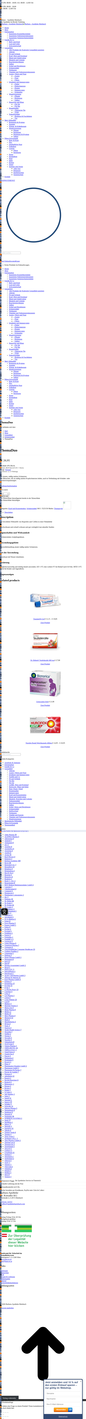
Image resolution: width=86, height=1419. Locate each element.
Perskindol (8, 1060)
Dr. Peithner (9, 909)
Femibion (8, 933)
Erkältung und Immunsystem (19, 775)
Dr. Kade (8, 903)
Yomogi (7, 1177)
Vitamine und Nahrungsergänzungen (22, 817)
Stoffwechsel (13, 811)
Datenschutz (63, 1416)
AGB (2, 1275)
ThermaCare (9, 1142)
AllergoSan (9, 839)
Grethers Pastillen (11, 951)
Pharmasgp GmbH (11, 1068)
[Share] (3, 1412)
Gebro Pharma (10, 943)
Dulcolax (8, 915)
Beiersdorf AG (10, 865)
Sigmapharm (9, 1110)
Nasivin (7, 1028)
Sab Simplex (9, 1094)
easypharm (8, 917)
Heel (6, 963)
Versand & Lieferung (7, 1277)
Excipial (8, 931)
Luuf (6, 1002)
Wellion (7, 1173)
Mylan (7, 1024)
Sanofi (7, 1098)
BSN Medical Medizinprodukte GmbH (18, 885)
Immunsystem (14, 793)
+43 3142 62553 (6, 16)
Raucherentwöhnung (16, 803)
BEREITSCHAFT (6, 12)
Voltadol (8, 1169)
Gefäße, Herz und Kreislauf (19, 785)
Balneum (8, 859)
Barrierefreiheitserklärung (9, 1283)
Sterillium (8, 1122)
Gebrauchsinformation (9, 486)
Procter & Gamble (11, 1072)
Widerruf (3, 1281)
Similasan (8, 1112)
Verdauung (13, 813)
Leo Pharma (9, 996)
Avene (7, 855)
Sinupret (8, 1114)
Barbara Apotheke (12, 861)
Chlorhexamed (10, 889)
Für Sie (11, 783)
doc (6, 897)
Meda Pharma (10, 1010)
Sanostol (8, 1100)
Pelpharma (8, 1058)
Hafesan (8, 955)
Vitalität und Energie (16, 815)
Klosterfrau (9, 984)
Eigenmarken (9, 765)
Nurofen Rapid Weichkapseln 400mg (39, 743)
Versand (8, 470)
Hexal (7, 967)
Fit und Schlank (14, 779)
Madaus (7, 1004)
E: (12, 1204)
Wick (7, 1175)
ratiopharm (9, 1076)
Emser (7, 921)
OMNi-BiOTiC (11, 1048)
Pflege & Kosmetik (11, 823)
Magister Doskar (11, 1006)
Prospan (8, 1074)
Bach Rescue (9, 857)
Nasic (7, 1026)
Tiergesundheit (9, 825)
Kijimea (7, 982)
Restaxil (8, 1082)
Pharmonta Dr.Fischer (12, 1070)
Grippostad (9, 953)
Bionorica (8, 877)
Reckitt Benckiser (11, 1080)
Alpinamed (9, 843)
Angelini (8, 847)
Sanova (8, 1102)
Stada (7, 1120)
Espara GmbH (10, 925)
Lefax (7, 994)
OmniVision (9, 1052)
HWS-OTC (9, 969)
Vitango (7, 1165)
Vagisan (7, 1155)
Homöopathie (14, 791)
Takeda (7, 1130)
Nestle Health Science (12, 1030)
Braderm (8, 879)
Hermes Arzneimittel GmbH (15, 965)
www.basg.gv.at (5, 1259)
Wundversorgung (15, 819)
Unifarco (8, 1151)
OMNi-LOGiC (10, 1050)
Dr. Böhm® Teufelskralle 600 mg (42, 660)
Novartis (8, 1038)
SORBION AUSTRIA (13, 1118)
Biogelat (8, 875)
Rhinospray (9, 1084)
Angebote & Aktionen (12, 763)
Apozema (8, 851)
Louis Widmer (10, 1000)
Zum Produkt (45, 623)
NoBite (7, 1034)
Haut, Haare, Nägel (16, 789)
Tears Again (9, 1136)
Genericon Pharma (11, 945)
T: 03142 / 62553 (6, 1202)
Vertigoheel (9, 1159)
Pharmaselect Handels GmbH (15, 1066)
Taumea (7, 1134)
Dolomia (8, 899)
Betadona (8, 869)
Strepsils (8, 1126)
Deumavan (9, 893)
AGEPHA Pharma (11, 837)
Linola (7, 998)
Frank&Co (8, 939)
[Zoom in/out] (8, 1412)
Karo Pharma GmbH (12, 980)
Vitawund (8, 1167)
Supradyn (8, 1128)
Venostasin (8, 1157)
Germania (8, 947)
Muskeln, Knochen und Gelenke (20, 799)
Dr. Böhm (9, 901)
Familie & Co (9, 767)
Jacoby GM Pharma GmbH (14, 975)
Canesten (8, 887)
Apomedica (9, 849)
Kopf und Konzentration (17, 508)
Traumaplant (9, 1146)
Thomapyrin (58, 508)
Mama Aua (9, 1008)
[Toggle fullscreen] (5, 1412)
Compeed (8, 891)
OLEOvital (9, 1044)
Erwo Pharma (10, 923)
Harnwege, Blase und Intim (18, 787)
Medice (7, 1012)
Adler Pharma (10, 835)
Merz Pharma (9, 1016)
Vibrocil (8, 1161)
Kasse (17, 261)
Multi (7, 1020)
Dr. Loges (8, 907)
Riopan (7, 1086)
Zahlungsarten (5, 1279)
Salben (11, 805)
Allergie (12, 771)
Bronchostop (9, 883)
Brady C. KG (9, 881)
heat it (7, 961)
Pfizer (7, 1064)
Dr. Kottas (9, 905)
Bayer (7, 863)
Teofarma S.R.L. (11, 1138)
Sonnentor (9, 1116)
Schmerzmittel (32, 508)
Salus (7, 1096)
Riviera (7, 1088)
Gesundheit (8, 769)
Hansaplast (9, 959)
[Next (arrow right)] (3, 1414)
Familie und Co (14, 777)
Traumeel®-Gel (39, 619)
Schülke (8, 1104)
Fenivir (7, 935)
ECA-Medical (10, 919)
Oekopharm (9, 1042)
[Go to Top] (43, 1396)
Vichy (7, 1163)
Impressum (4, 1271)
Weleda (7, 1171)
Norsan (7, 1036)
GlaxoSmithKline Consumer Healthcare (19, 949)
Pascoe (7, 1056)
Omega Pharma (10, 1046)
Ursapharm (9, 1153)
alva (6, 845)
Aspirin (7, 853)
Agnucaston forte (42, 702)
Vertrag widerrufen (9, 1398)
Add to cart (4, 496)
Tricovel (8, 1149)
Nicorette (8, 1032)
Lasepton (8, 992)
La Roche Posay (11, 990)
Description (8, 512)
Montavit (8, 1018)
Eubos (7, 927)
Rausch (7, 1078)
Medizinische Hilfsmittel (13, 821)
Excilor (7, 929)
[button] (20, 498)
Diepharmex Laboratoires (14, 895)
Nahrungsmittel (14, 801)
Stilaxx (7, 1124)
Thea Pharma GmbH (12, 1140)
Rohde (7, 1090)
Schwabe (8, 1106)
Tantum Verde (10, 1132)
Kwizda (8, 986)
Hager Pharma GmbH (12, 957)
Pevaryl (7, 1062)
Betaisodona (9, 871)
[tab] (45, 512)
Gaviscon (8, 941)
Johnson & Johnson (12, 977)
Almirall (8, 841)
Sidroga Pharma (10, 1108)
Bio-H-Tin (8, 873)
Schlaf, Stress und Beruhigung (19, 807)
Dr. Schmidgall (10, 911)
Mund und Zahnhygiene (17, 797)
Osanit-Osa (9, 1054)
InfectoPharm (9, 971)
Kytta (7, 988)
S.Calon (8, 1092)
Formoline (8, 937)
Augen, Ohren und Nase (17, 773)
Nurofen (8, 1040)
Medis (7, 1014)
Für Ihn (11, 781)
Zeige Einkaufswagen (7, 261)
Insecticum (8, 973)
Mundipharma (10, 1022)
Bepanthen (9, 867)
